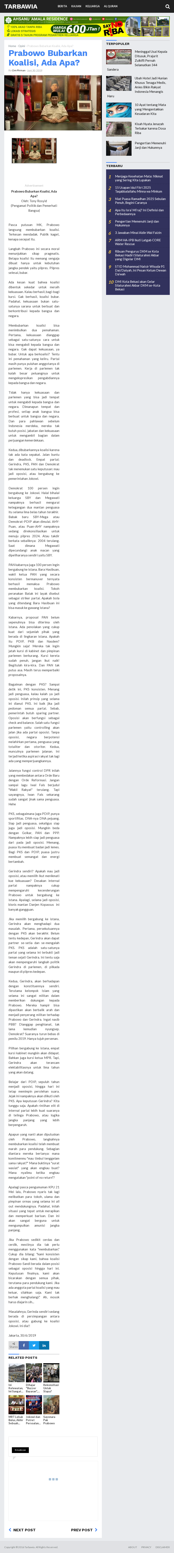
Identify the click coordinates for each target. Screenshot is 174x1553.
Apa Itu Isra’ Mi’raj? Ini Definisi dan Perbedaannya (139, 212)
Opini (21, 46)
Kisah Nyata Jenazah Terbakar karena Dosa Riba (150, 128)
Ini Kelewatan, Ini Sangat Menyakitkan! (16, 1388)
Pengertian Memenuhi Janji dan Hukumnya (137, 223)
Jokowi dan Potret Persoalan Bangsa (33, 1420)
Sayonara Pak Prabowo (49, 1420)
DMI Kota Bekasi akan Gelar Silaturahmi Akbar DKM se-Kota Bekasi (137, 285)
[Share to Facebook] (24, 1345)
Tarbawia (20, 6)
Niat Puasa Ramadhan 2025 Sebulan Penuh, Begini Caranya (140, 200)
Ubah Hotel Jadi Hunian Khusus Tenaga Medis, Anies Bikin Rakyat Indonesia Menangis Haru (137, 87)
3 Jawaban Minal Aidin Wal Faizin (138, 232)
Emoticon (20, 1450)
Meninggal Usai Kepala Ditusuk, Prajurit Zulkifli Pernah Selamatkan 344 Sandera (137, 60)
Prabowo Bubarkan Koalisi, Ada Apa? (47, 58)
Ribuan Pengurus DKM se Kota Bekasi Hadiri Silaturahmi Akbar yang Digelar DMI (137, 255)
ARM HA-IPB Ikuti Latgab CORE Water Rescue (138, 242)
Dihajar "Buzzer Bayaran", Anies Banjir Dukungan (33, 1388)
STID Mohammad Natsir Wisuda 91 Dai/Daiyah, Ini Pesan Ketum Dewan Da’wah (140, 270)
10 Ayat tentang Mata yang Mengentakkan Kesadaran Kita (150, 109)
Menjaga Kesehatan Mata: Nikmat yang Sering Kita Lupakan (139, 178)
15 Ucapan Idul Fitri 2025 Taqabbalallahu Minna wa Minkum (138, 189)
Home (12, 46)
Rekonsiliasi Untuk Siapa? (51, 1388)
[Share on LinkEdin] (44, 1345)
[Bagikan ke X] (34, 1345)
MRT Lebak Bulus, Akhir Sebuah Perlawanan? (15, 1420)
